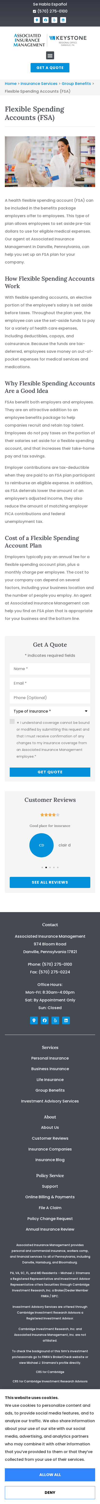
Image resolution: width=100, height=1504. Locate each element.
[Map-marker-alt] (37, 20)
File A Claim (50, 1208)
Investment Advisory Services (50, 1101)
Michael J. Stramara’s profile (47, 1363)
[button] (50, 55)
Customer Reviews (50, 1138)
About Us (50, 1127)
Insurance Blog (50, 1160)
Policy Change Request (50, 1218)
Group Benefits (76, 83)
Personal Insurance (50, 1058)
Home (11, 83)
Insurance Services (39, 83)
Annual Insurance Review (50, 1229)
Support (50, 1186)
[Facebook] (46, 20)
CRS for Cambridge (50, 1372)
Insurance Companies (50, 1149)
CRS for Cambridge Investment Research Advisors (50, 1381)
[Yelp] (54, 20)
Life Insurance (50, 1079)
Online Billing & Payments (50, 1197)
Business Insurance (50, 1069)
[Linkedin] (63, 20)
